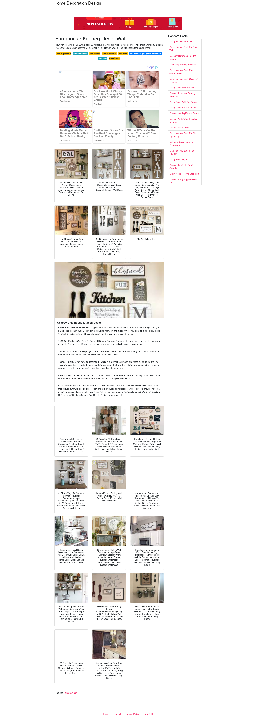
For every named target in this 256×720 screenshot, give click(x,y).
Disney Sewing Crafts (179, 127)
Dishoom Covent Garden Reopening (181, 143)
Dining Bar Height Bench (180, 41)
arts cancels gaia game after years (145, 53)
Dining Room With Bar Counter (183, 101)
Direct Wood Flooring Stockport (184, 173)
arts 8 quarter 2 (80, 53)
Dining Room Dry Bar (179, 159)
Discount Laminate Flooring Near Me (182, 95)
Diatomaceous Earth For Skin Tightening (183, 135)
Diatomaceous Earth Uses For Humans (183, 80)
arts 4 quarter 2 (64, 53)
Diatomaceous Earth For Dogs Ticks (183, 49)
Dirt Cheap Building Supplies (182, 64)
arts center (95, 53)
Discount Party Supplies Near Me (183, 181)
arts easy (103, 58)
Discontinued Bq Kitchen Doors (184, 113)
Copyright (148, 713)
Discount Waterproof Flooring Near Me (183, 120)
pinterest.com (71, 692)
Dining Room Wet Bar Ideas (182, 87)
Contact (117, 713)
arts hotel (123, 53)
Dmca (106, 713)
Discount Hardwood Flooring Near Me (182, 57)
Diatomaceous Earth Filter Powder (181, 152)
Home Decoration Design (77, 3)
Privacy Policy (132, 713)
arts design (114, 58)
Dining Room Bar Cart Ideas (182, 107)
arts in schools (109, 53)
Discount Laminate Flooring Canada (182, 167)
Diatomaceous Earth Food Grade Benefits (181, 72)
